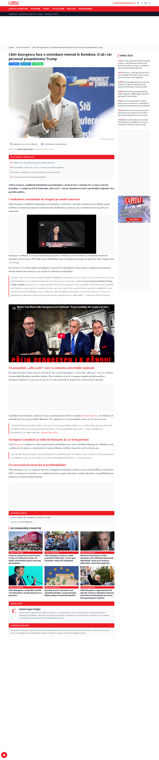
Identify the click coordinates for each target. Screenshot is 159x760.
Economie (35, 9)
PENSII (40, 14)
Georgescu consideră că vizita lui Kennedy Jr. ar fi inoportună (36, 172)
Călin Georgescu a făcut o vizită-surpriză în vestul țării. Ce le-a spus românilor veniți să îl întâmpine (60, 558)
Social (46, 9)
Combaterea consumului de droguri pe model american (34, 162)
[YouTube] (146, 3)
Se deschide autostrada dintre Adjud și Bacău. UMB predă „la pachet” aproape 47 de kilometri (133, 93)
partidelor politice (90, 415)
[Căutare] (149, 3)
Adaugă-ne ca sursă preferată (25, 144)
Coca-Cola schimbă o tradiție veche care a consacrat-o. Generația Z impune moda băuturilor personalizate (134, 103)
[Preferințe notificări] (4, 755)
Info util (71, 9)
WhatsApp (38, 64)
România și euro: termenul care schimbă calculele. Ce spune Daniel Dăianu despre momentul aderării (60, 593)
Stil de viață (58, 9)
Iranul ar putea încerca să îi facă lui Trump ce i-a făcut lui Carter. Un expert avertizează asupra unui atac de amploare (25, 559)
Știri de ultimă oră (18, 9)
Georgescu (18, 444)
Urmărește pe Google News (55, 144)
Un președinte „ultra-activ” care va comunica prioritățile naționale (38, 167)
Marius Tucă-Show (50, 432)
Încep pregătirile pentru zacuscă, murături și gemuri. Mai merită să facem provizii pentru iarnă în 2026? (134, 84)
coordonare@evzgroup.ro (124, 3)
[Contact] (138, 3)
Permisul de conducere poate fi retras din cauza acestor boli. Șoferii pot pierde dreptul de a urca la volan (133, 112)
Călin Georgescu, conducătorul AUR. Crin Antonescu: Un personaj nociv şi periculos (25, 593)
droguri (48, 517)
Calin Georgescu (29, 517)
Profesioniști (85, 9)
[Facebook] (142, 3)
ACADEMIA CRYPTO (51, 14)
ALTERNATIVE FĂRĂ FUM (27, 14)
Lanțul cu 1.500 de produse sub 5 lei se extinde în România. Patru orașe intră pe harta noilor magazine (134, 75)
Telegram (27, 64)
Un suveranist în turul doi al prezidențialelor (30, 177)
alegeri (19, 517)
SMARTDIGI (13, 14)
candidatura (40, 517)
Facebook (15, 64)
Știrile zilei (126, 55)
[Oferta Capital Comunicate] (134, 209)
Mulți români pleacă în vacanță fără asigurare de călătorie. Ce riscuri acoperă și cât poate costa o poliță (133, 122)
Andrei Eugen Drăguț (25, 149)
